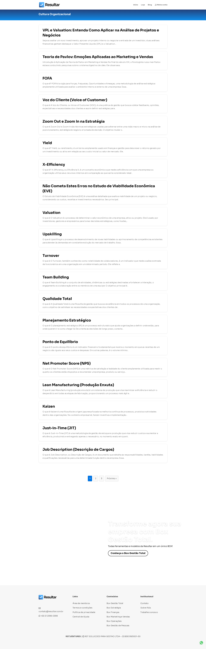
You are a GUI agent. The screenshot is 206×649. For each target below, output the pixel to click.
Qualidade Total (57, 298)
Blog (150, 5)
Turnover (51, 255)
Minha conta (161, 5)
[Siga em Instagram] (45, 602)
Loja (143, 5)
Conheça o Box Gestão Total (128, 553)
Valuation (51, 212)
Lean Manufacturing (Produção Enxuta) (78, 385)
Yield (47, 143)
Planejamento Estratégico (67, 320)
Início (135, 5)
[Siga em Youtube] (55, 602)
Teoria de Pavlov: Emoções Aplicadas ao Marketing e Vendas (98, 57)
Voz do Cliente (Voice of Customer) (75, 100)
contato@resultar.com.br (51, 611)
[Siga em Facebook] (40, 602)
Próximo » (112, 478)
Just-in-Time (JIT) (59, 428)
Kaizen (49, 406)
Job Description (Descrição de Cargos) (78, 449)
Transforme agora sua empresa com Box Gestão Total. (144, 532)
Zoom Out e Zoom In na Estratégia (74, 121)
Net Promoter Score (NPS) (67, 363)
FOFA (47, 78)
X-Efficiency (54, 164)
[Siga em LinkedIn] (50, 602)
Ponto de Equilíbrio (60, 342)
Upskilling (52, 234)
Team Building (56, 277)
